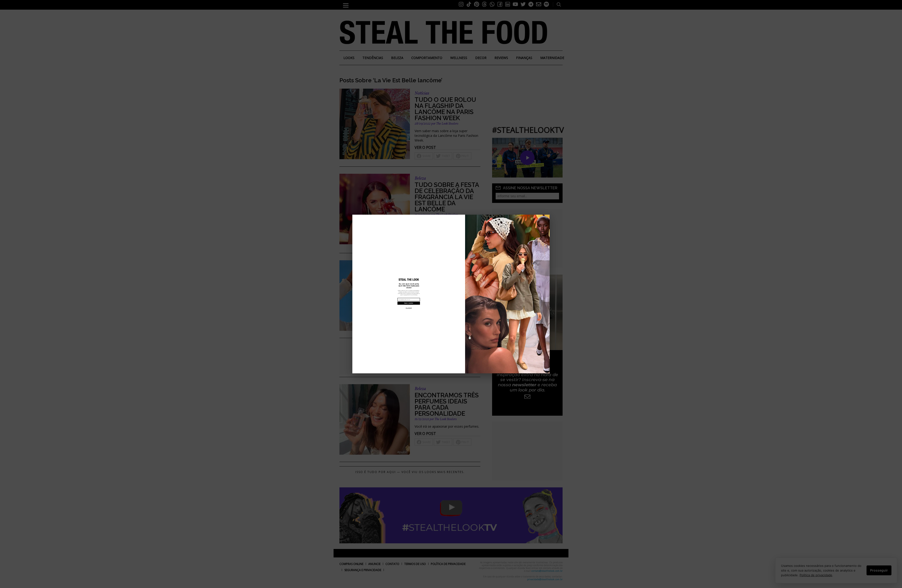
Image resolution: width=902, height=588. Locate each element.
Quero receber (408, 303)
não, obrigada (409, 307)
